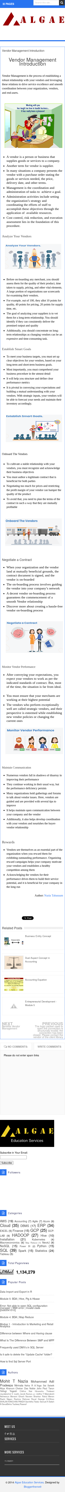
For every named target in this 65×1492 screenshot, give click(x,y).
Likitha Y (40, 1393)
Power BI (25, 1246)
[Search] (62, 2)
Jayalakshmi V (6, 1393)
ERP (41, 1225)
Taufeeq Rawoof (19, 1404)
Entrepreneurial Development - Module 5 (41, 1003)
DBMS (24, 1226)
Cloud (5, 1225)
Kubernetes (38, 1239)
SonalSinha (7, 1404)
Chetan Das (22, 1388)
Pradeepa (6, 1385)
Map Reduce (31, 1242)
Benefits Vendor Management (11, 1027)
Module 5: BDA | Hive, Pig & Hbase (20, 1298)
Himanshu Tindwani (44, 1391)
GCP (34, 1230)
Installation (7, 1239)
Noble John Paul (38, 1388)
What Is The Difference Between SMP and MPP (27, 1340)
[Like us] (42, 35)
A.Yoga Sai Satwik (44, 1385)
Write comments (49, 1046)
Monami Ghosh (17, 1396)
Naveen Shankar (33, 1396)
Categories (13, 36)
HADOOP (20, 1235)
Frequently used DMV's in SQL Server (22, 1347)
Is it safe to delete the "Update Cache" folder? (26, 1354)
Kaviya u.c (30, 1393)
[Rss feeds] (60, 35)
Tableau (4, 1254)
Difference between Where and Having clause (26, 1333)
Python (41, 1246)
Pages (9, 4)
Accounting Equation (36, 979)
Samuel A (44, 1401)
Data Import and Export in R (16, 1291)
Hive (44, 1235)
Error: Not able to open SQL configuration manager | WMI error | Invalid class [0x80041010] (23, 1308)
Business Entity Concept (38, 936)
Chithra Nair (26, 1391)
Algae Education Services (29, 1482)
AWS (3, 1221)
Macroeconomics (10, 1242)
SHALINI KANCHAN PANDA (12, 1401)
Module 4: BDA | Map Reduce (17, 1317)
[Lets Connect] (54, 35)
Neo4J (46, 1242)
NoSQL (5, 1246)
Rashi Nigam (6, 1399)
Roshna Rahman (22, 1399)
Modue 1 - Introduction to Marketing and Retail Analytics (26, 1325)
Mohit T (7, 1381)
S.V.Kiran (50, 1399)
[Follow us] (48, 35)
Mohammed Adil (42, 1381)
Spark (22, 1250)
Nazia (23, 1381)
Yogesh (13, 1391)
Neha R (29, 1385)
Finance (18, 1230)
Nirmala (18, 1385)
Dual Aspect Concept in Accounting (37, 959)
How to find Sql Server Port (15, 1361)
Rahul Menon (48, 1396)
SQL (4, 1250)
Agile (35, 1221)
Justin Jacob (19, 1393)
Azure (46, 1221)
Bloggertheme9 (32, 1486)
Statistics (41, 1250)
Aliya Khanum (7, 1388)
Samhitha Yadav (32, 1401)
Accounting (20, 1221)
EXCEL (4, 1231)
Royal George (38, 1399)
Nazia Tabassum (53, 895)
